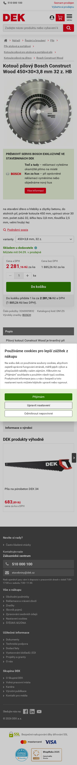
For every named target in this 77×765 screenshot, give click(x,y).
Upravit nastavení (38, 405)
